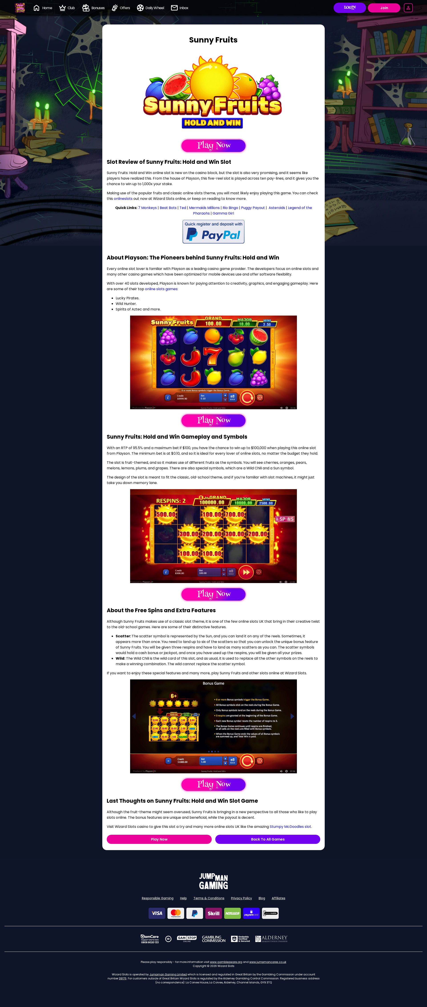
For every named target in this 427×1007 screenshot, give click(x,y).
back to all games (268, 839)
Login (350, 7)
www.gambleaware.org (226, 962)
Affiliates (278, 898)
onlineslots (123, 198)
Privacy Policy (241, 898)
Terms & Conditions (208, 898)
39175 (123, 978)
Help (183, 898)
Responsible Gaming (157, 898)
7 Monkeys (147, 207)
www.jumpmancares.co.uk (267, 962)
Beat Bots (168, 207)
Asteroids (276, 207)
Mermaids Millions (204, 207)
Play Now (159, 839)
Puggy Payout (253, 207)
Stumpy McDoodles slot (290, 826)
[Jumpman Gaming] (213, 887)
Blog (262, 898)
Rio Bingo (230, 207)
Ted (182, 207)
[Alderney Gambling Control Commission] (271, 939)
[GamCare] (150, 938)
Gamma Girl (223, 213)
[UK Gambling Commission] (213, 939)
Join (384, 7)
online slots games (161, 289)
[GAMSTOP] (187, 939)
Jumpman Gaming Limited (168, 974)
